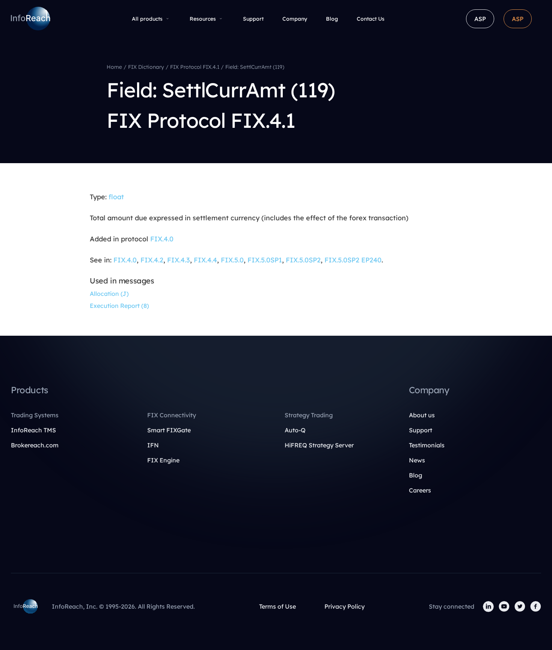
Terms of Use (277, 606)
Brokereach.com (35, 445)
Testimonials (427, 445)
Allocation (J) (109, 293)
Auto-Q (295, 430)
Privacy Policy (344, 606)
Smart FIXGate (169, 430)
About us (422, 415)
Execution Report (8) (119, 305)
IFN (153, 445)
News (417, 460)
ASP (480, 19)
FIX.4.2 (151, 260)
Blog (332, 18)
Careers (420, 490)
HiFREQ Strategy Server (319, 445)
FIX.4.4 (205, 260)
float (116, 196)
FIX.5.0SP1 (264, 260)
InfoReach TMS (33, 430)
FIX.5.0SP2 (303, 260)
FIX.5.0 (232, 260)
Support (253, 18)
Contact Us (371, 18)
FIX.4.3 (178, 260)
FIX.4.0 (161, 239)
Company (294, 18)
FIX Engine (163, 460)
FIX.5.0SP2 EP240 (353, 260)
